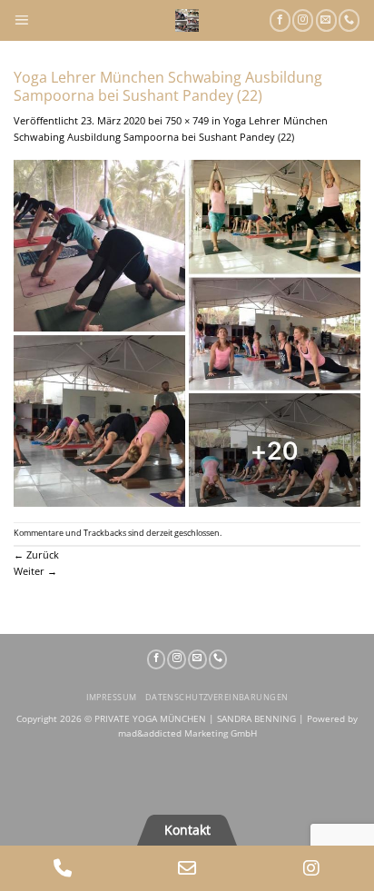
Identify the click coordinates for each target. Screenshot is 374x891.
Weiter (35, 571)
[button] (21, 20)
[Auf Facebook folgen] (280, 20)
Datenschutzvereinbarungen (217, 697)
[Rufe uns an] (349, 20)
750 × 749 (187, 120)
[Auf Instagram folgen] (302, 20)
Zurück (36, 554)
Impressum (111, 697)
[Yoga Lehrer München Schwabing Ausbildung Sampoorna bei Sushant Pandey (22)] (187, 332)
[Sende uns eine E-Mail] (326, 20)
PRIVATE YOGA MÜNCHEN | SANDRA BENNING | (200, 718)
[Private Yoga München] (187, 20)
